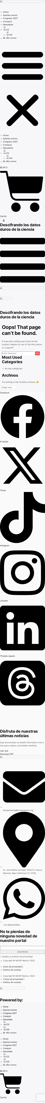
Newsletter (8, 24)
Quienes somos (10, 15)
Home (6, 12)
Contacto (7, 21)
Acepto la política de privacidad (17, 956)
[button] (22, 88)
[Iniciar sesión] (3, 220)
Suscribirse (22, 951)
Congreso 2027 (10, 18)
